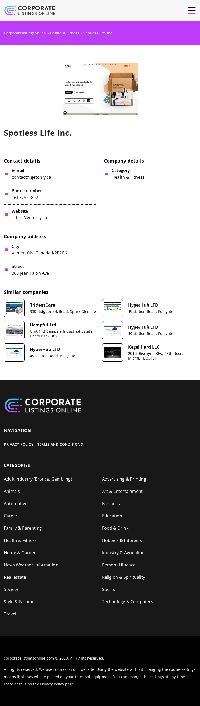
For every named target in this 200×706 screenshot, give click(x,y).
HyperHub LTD (143, 305)
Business (111, 503)
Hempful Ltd (43, 325)
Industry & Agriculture (124, 552)
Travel (10, 614)
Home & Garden (20, 552)
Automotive (15, 503)
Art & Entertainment (122, 491)
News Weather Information (31, 565)
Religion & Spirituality (123, 577)
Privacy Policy (18, 444)
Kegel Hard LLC (144, 347)
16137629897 (25, 197)
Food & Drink (115, 528)
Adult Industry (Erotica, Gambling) (38, 479)
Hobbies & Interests (122, 540)
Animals (12, 491)
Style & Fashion (19, 602)
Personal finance (119, 565)
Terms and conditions (60, 444)
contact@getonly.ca (31, 177)
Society (11, 589)
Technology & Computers (127, 602)
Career (10, 516)
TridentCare (42, 305)
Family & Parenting (23, 528)
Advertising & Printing (124, 479)
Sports (108, 589)
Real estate (15, 577)
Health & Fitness (128, 177)
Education (112, 516)
